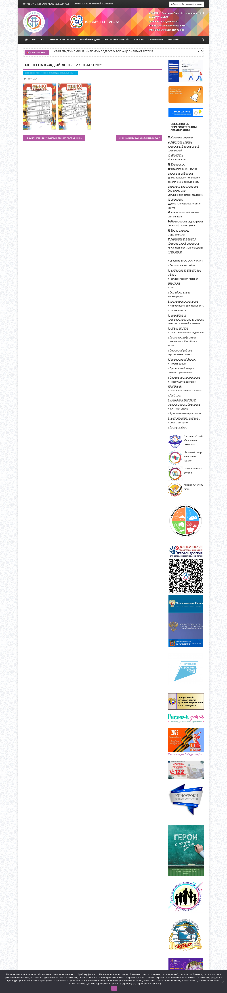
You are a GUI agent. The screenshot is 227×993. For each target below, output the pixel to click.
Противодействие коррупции (184, 377)
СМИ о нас (175, 395)
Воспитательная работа (182, 265)
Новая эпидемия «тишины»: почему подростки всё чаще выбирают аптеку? (103, 51)
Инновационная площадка (183, 301)
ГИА (34, 39)
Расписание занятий (116, 39)
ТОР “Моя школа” (178, 408)
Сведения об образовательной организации (93, 3)
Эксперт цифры (178, 427)
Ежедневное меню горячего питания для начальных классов (51, 73)
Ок (114, 988)
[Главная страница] (26, 39)
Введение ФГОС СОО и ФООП (186, 260)
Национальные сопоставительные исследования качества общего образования (186, 319)
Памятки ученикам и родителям (186, 332)
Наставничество (178, 310)
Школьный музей (178, 422)
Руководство (178, 164)
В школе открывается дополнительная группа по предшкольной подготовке (56, 138)
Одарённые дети (90, 39)
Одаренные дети (178, 328)
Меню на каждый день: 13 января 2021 (138, 138)
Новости (138, 39)
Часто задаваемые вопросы (184, 418)
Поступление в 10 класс (182, 359)
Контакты (173, 39)
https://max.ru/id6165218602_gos (166, 29)
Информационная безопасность (186, 305)
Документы (177, 155)
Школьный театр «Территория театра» (193, 456)
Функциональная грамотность (185, 413)
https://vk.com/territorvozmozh (168, 25)
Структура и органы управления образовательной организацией (183, 146)
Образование (178, 159)
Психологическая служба (193, 470)
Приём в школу (177, 363)
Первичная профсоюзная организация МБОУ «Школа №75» (182, 341)
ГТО (43, 39)
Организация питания (62, 39)
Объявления (156, 39)
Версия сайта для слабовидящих (187, 4)
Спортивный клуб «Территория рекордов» (193, 440)
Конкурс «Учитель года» (193, 486)
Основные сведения (182, 137)
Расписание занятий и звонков (185, 390)
